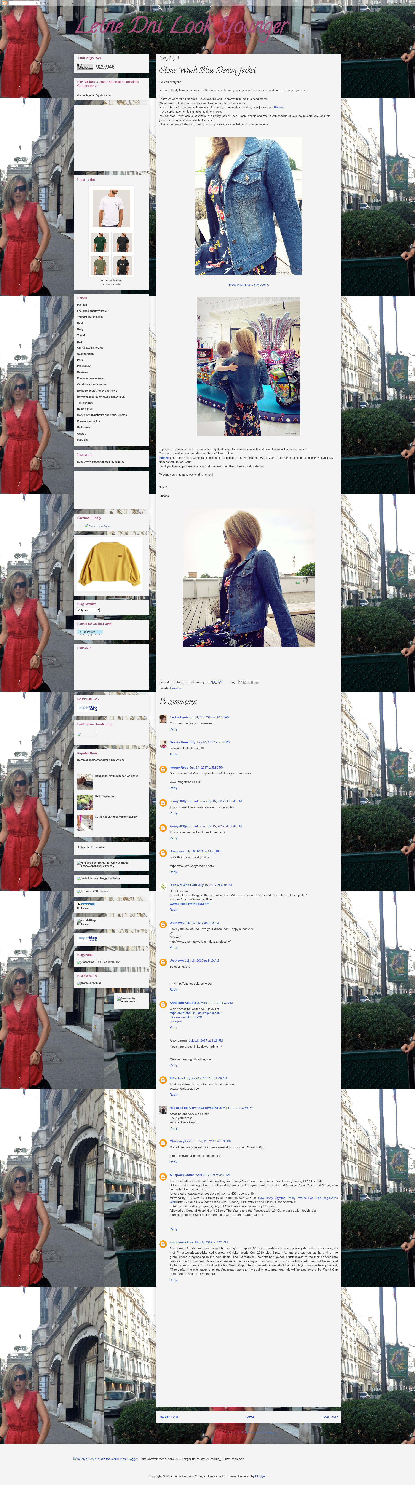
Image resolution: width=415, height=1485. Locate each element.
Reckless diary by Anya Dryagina (194, 1107)
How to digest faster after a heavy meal (101, 396)
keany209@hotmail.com (187, 801)
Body (80, 329)
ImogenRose (179, 767)
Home (249, 1417)
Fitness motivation (88, 421)
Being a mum (85, 409)
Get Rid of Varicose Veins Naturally (116, 816)
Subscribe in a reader (91, 847)
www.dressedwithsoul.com (189, 903)
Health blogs (83, 908)
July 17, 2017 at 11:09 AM (209, 1078)
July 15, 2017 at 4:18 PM (215, 885)
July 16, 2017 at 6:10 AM (202, 960)
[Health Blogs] (85, 905)
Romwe (279, 107)
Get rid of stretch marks (92, 384)
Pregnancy (84, 366)
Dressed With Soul (183, 885)
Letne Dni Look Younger (181, 28)
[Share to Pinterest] (257, 682)
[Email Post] (232, 682)
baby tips (82, 439)
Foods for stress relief (90, 378)
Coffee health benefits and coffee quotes (102, 415)
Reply (173, 729)
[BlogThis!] (245, 682)
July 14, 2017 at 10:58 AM (212, 717)
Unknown (177, 851)
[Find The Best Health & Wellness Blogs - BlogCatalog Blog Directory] (111, 865)
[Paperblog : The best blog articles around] (88, 710)
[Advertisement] (248, 1377)
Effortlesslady (180, 1078)
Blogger (260, 1476)
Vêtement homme (111, 280)
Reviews (82, 372)
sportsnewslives (182, 1242)
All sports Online (182, 1175)
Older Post (329, 1417)
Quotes (81, 433)
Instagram (177, 1021)
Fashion (175, 688)
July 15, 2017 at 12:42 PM (224, 826)
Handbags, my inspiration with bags (117, 776)
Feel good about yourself (92, 310)
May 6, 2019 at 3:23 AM (211, 1242)
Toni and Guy (85, 403)
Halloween (83, 427)
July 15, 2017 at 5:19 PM (202, 922)
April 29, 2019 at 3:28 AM (213, 1175)
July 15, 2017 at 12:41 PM (224, 801)
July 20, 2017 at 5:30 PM (215, 1141)
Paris (80, 360)
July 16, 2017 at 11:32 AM (215, 1002)
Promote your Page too (101, 526)
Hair (79, 341)
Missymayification (183, 1141)
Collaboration (85, 353)
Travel (81, 335)
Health (81, 323)
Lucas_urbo (113, 284)
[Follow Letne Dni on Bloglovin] (90, 634)
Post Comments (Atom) (258, 1432)
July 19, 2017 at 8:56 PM (236, 1107)
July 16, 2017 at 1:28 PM (206, 1040)
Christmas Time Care (90, 347)
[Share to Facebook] (253, 682)
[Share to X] (249, 682)
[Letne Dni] (86, 526)
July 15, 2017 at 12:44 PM (203, 851)
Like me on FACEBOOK (186, 1017)
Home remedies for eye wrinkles (97, 390)
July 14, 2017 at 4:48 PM (213, 742)
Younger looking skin (90, 317)
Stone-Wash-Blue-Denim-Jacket (249, 284)
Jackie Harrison (181, 717)
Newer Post (168, 1417)
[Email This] (240, 682)
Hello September (105, 796)
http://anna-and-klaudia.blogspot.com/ (196, 1013)
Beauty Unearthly (182, 742)
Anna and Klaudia (183, 1002)
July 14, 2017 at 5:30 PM (206, 767)
